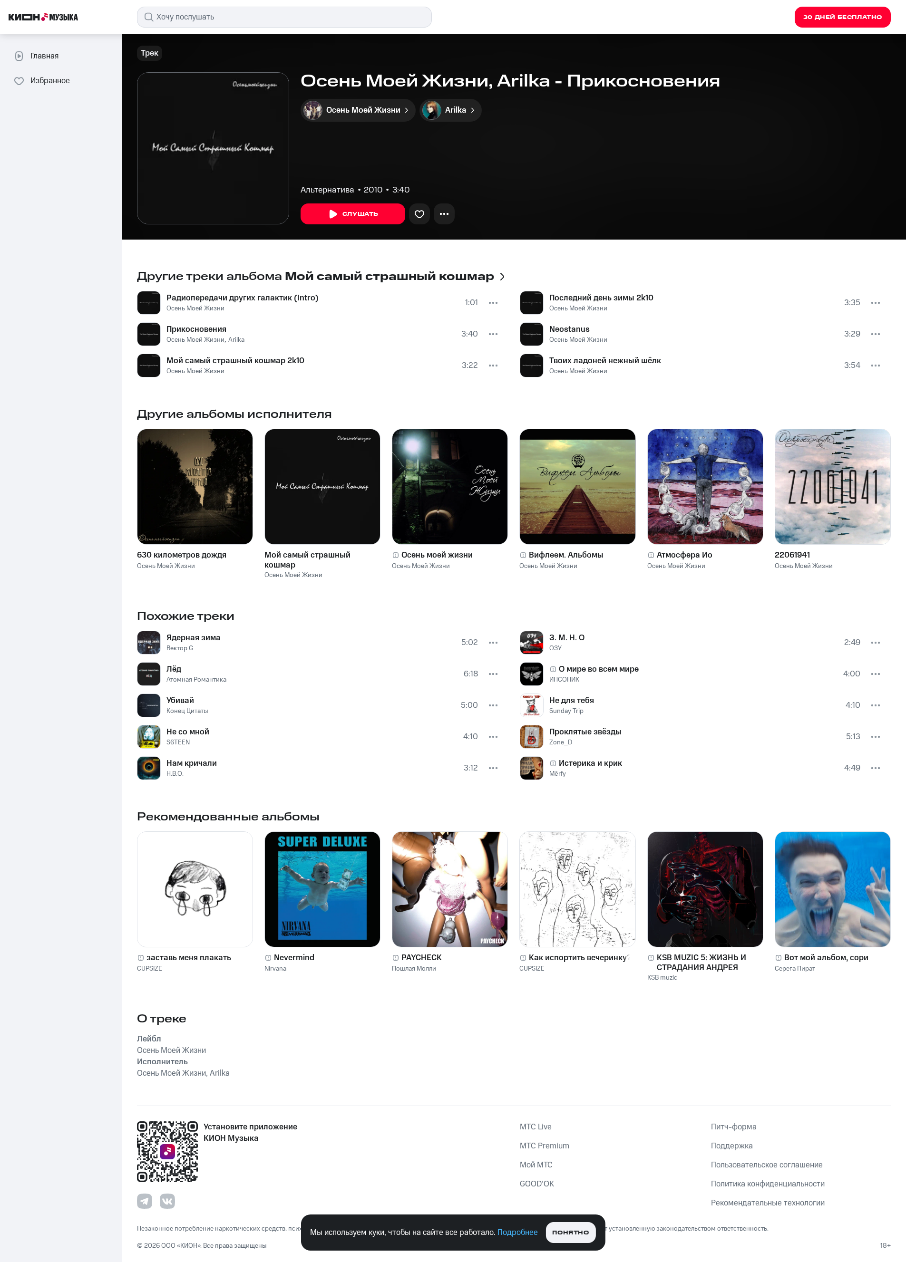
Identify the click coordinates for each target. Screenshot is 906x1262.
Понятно (570, 1233)
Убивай (180, 700)
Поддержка (732, 1146)
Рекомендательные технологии (768, 1203)
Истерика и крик (590, 763)
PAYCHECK (421, 958)
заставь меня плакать (188, 958)
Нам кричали (191, 763)
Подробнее (517, 1232)
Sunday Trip (566, 711)
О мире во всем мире (599, 669)
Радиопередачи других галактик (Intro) (242, 298)
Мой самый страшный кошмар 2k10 (235, 360)
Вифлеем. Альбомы (566, 555)
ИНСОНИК (564, 679)
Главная (44, 56)
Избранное (50, 81)
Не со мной (187, 732)
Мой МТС (536, 1165)
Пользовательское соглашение (767, 1165)
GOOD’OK (537, 1184)
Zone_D (560, 742)
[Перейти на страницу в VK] (167, 1201)
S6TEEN (178, 742)
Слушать (360, 214)
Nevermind (294, 958)
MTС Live (536, 1127)
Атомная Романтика (196, 679)
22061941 (792, 555)
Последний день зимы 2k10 (601, 298)
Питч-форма (734, 1127)
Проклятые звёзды (585, 732)
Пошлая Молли (414, 968)
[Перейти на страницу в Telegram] (144, 1201)
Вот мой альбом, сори (826, 958)
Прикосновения (196, 329)
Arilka (236, 340)
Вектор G (179, 648)
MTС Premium (544, 1146)
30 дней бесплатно (842, 17)
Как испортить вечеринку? (580, 958)
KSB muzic (662, 978)
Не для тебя (571, 700)
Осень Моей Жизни (195, 308)
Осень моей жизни (437, 555)
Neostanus (569, 329)
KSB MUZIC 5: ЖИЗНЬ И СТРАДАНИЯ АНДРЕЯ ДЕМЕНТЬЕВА (701, 962)
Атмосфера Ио (684, 555)
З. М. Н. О (567, 638)
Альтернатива (327, 190)
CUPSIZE (149, 968)
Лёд (173, 669)
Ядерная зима (193, 638)
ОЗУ (555, 648)
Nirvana (275, 968)
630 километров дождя (181, 555)
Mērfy (557, 774)
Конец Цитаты (187, 711)
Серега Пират (795, 968)
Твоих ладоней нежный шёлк (605, 360)
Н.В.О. (175, 774)
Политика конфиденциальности (768, 1184)
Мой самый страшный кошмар (307, 559)
